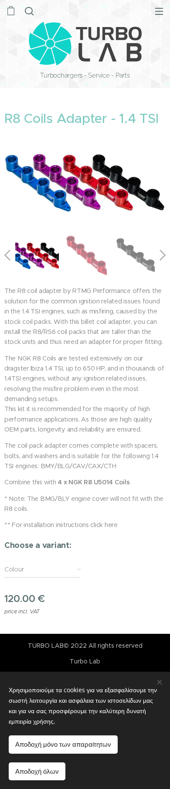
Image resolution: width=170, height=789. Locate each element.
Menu (159, 11)
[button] (29, 11)
